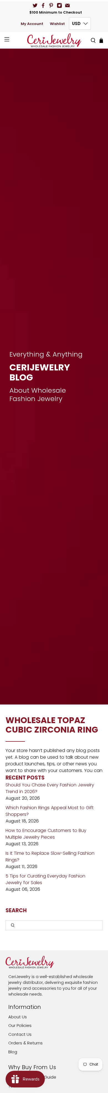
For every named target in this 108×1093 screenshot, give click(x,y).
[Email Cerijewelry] (67, 5)
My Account (32, 23)
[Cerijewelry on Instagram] (59, 5)
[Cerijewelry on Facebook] (43, 5)
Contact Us (20, 1034)
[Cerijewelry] (54, 40)
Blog (12, 1052)
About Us (17, 1017)
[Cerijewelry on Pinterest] (51, 5)
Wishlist (57, 23)
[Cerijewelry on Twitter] (35, 5)
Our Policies (20, 1025)
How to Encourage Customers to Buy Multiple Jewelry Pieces (46, 833)
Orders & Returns (25, 1043)
